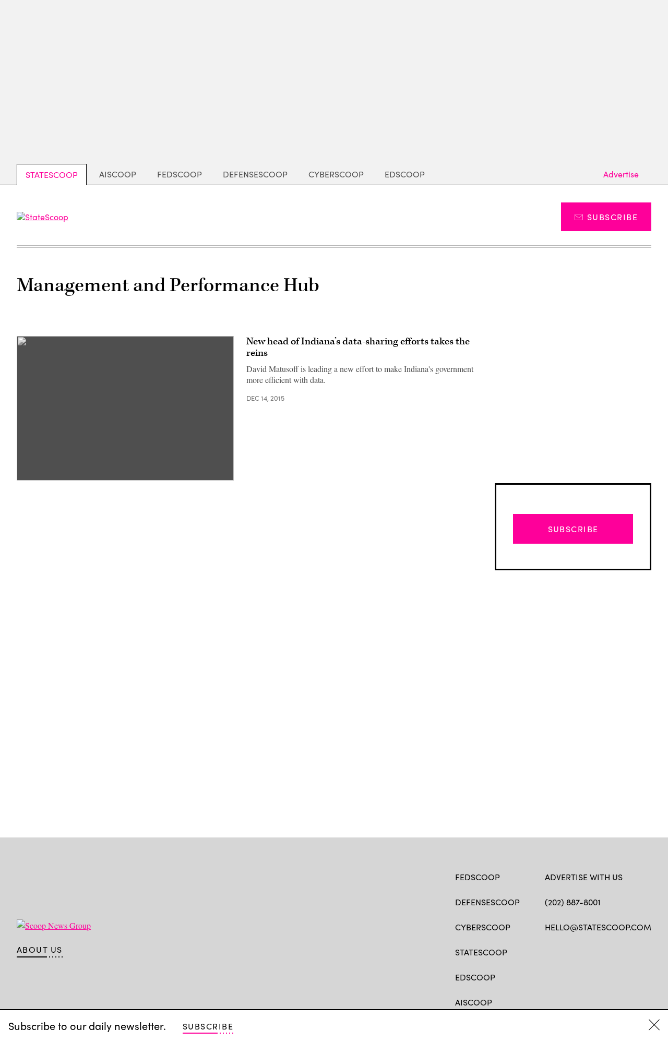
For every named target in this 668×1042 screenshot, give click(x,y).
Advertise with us (584, 876)
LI (586, 951)
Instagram (610, 951)
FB (550, 951)
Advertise (621, 174)
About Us (40, 949)
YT (627, 951)
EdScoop (405, 174)
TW (570, 951)
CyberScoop (336, 174)
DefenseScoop (255, 174)
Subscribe (612, 216)
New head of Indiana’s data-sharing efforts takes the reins (358, 347)
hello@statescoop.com (598, 926)
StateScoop (52, 174)
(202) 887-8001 (573, 901)
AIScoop (117, 174)
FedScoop (179, 174)
